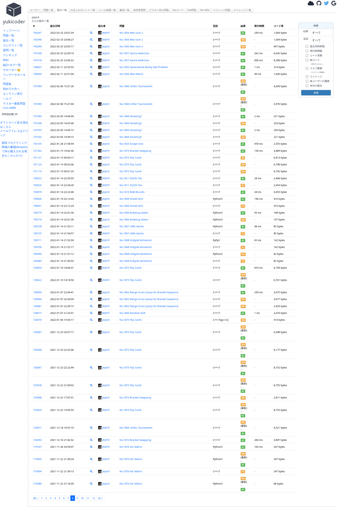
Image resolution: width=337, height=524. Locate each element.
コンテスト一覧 (13, 45)
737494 (37, 86)
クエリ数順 (317, 69)
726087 (37, 332)
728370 (37, 319)
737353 (37, 137)
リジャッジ (316, 76)
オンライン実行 (13, 94)
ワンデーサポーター (14, 77)
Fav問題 (191, 10)
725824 (37, 410)
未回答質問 (139, 10)
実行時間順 (316, 50)
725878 (37, 385)
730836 (37, 198)
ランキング (10, 55)
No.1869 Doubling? (131, 116)
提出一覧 (8, 40)
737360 (37, 116)
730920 (37, 185)
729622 (37, 280)
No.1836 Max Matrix (131, 74)
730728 (37, 226)
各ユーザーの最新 (320, 81)
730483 (37, 261)
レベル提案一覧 (107, 10)
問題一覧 (8, 35)
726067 (37, 367)
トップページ (11, 30)
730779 (37, 212)
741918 (37, 60)
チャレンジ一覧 (242, 10)
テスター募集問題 (14, 105)
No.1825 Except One (131, 143)
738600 (37, 74)
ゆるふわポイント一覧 (83, 10)
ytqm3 (106, 32)
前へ (35, 498)
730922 (37, 178)
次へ (100, 498)
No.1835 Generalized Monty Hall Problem (144, 67)
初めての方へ (11, 89)
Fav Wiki (204, 10)
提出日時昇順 (317, 46)
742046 (37, 39)
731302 (37, 150)
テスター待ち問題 (159, 10)
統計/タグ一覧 (12, 65)
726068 (37, 349)
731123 (37, 164)
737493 (37, 104)
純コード (317, 61)
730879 (37, 192)
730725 (37, 233)
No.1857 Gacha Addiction (134, 53)
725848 (37, 397)
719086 (37, 483)
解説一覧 (125, 10)
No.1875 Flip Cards (131, 157)
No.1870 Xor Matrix (131, 446)
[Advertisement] (15, 210)
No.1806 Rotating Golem (134, 212)
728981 (37, 306)
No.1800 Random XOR (132, 313)
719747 (37, 446)
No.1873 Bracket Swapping (135, 150)
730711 (37, 240)
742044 (37, 46)
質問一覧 (8, 50)
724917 (37, 427)
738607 (37, 67)
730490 (37, 254)
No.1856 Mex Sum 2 (131, 32)
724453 (37, 440)
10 (82, 498)
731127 (37, 157)
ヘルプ (7, 98)
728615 (37, 313)
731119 (37, 171)
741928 (37, 53)
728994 (37, 299)
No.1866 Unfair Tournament (136, 86)
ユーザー (35, 10)
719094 (37, 471)
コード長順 (316, 55)
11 (88, 498)
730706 (37, 247)
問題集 (7, 84)
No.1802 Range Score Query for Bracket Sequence (149, 292)
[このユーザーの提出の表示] (91, 32)
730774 (37, 219)
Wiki (6, 60)
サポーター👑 (12, 70)
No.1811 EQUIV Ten (131, 178)
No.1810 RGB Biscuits (132, 192)
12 (93, 498)
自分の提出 (316, 85)
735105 (37, 143)
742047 (37, 32)
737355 (37, 130)
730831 (37, 205)
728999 (37, 292)
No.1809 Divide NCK (131, 198)
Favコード (178, 10)
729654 (37, 267)
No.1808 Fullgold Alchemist (136, 240)
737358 (37, 123)
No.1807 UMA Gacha (132, 226)
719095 (37, 459)
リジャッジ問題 (221, 10)
